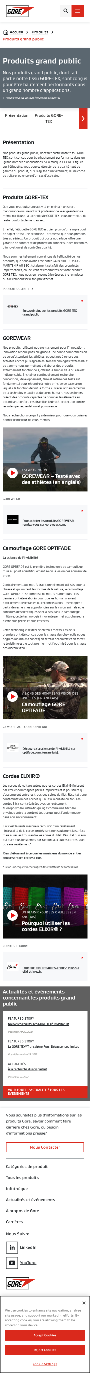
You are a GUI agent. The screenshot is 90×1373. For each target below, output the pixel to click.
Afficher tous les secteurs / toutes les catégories (33, 98)
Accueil (16, 32)
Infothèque (17, 1189)
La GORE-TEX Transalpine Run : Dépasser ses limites (43, 1046)
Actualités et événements (30, 1200)
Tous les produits (22, 1178)
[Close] (84, 1302)
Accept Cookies (45, 1335)
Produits (40, 32)
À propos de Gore (22, 1211)
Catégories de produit (27, 1167)
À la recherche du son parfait (27, 1069)
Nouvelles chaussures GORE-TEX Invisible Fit (38, 1024)
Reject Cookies (45, 1350)
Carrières (14, 1222)
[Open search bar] (65, 11)
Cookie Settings (45, 1364)
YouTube (28, 1263)
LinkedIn (28, 1247)
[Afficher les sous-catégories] (83, 118)
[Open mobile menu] (78, 11)
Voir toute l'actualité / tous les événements (36, 1091)
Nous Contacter (45, 1147)
